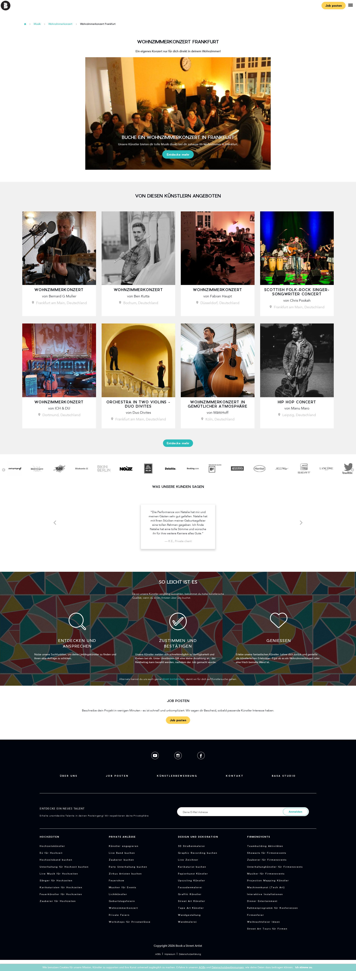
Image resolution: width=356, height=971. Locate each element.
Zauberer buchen (121, 859)
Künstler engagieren (124, 846)
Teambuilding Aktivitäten (265, 846)
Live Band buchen (122, 853)
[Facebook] (201, 762)
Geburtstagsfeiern (122, 901)
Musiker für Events (122, 887)
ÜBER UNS (69, 775)
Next (352, 470)
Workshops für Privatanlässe (130, 921)
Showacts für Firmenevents (266, 853)
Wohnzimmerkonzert (60, 24)
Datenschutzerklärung (190, 954)
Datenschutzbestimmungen (228, 967)
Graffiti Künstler (190, 894)
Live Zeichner (188, 859)
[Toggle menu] (350, 5)
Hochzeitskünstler (52, 846)
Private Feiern (119, 915)
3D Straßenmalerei (191, 846)
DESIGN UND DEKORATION (198, 836)
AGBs (158, 954)
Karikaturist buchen (192, 866)
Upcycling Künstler (191, 880)
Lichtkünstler (118, 894)
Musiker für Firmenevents (266, 873)
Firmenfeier (255, 915)
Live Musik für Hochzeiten (59, 873)
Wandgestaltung (189, 915)
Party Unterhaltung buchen (128, 866)
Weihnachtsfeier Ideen (263, 921)
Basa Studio (284, 775)
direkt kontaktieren (173, 679)
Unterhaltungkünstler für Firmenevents (275, 866)
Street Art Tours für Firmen (267, 928)
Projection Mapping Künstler (268, 880)
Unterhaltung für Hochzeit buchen (64, 866)
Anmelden (295, 811)
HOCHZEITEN (49, 836)
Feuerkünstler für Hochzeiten (61, 894)
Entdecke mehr (178, 154)
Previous (4, 470)
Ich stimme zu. (304, 967)
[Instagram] (178, 762)
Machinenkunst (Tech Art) (266, 887)
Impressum (169, 954)
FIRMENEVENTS (258, 836)
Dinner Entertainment (262, 901)
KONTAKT (235, 775)
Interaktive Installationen (265, 894)
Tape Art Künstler (191, 908)
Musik (37, 24)
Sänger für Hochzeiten (56, 880)
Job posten (333, 5)
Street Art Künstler (191, 901)
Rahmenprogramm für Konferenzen (272, 908)
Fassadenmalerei (190, 887)
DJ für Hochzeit (51, 853)
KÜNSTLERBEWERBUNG (177, 775)
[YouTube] (155, 762)
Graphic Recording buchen (197, 853)
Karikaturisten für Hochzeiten (61, 887)
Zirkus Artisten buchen (125, 873)
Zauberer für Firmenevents (267, 859)
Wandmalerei (187, 921)
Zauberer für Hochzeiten (58, 901)
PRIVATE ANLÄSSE (122, 836)
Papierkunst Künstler (193, 873)
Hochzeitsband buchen (56, 859)
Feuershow (116, 880)
